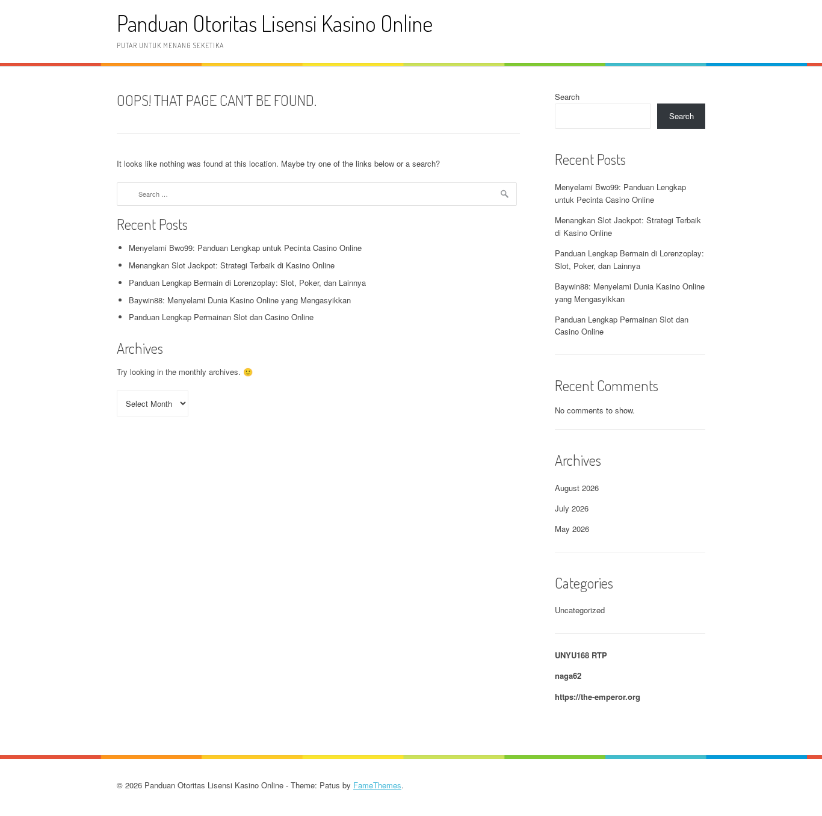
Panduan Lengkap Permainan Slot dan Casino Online (221, 317)
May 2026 (572, 528)
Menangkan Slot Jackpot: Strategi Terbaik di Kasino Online (232, 265)
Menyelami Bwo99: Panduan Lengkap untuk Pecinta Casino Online (245, 247)
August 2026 (577, 487)
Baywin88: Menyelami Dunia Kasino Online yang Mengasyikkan (240, 300)
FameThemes (377, 785)
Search (567, 96)
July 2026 (572, 508)
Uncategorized (580, 610)
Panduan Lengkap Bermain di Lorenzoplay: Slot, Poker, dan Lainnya (247, 282)
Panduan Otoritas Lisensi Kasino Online (275, 23)
